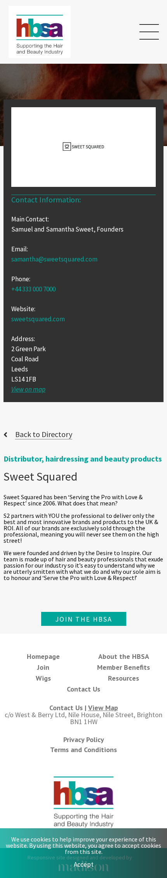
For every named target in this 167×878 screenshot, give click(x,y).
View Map (103, 707)
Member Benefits (123, 667)
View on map (28, 389)
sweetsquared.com (38, 319)
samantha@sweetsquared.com (54, 259)
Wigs (43, 678)
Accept (84, 864)
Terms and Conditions (83, 749)
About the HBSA (123, 656)
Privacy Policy (83, 739)
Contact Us (83, 689)
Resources (123, 678)
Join (43, 667)
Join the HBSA (83, 619)
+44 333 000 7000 (33, 289)
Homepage (43, 656)
